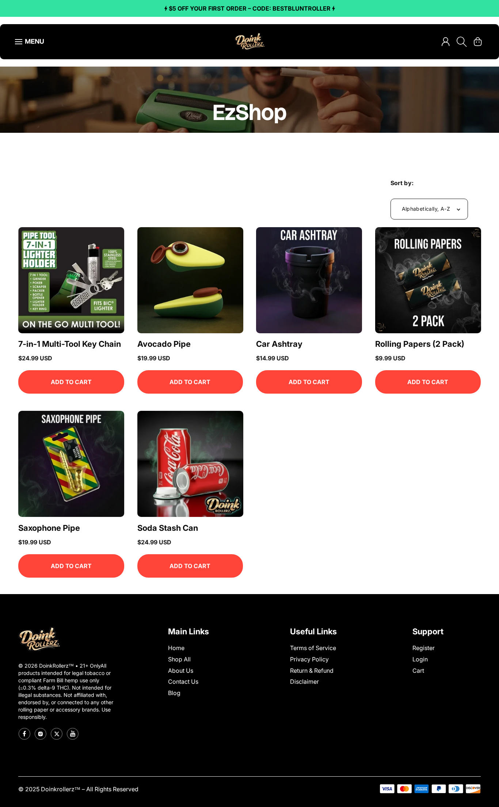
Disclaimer (304, 682)
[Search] (462, 42)
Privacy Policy (309, 659)
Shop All (179, 659)
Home (176, 648)
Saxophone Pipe (49, 527)
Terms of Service (313, 648)
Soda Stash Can (167, 527)
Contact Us (183, 682)
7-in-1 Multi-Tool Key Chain (69, 344)
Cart (418, 670)
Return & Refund (312, 670)
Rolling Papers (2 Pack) (419, 344)
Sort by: (402, 183)
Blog (174, 693)
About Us (180, 670)
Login (420, 659)
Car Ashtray (279, 344)
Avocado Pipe (164, 344)
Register (423, 648)
